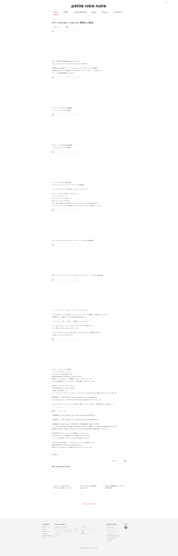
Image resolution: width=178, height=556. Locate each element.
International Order (112, 538)
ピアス (70, 529)
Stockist (55, 426)
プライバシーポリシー (112, 533)
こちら (80, 189)
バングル (76, 529)
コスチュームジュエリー (61, 527)
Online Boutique (80, 12)
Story (44, 538)
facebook (63, 27)
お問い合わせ (110, 526)
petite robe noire (89, 6)
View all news (89, 504)
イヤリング (64, 529)
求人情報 (109, 540)
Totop (137, 525)
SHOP (65, 12)
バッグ (83, 527)
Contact (105, 12)
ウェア (56, 536)
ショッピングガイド (112, 531)
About (94, 12)
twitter (67, 27)
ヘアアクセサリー (67, 531)
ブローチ (75, 531)
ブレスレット (58, 531)
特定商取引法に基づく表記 (113, 535)
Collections (118, 12)
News (56, 12)
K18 (61, 533)
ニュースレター (111, 529)
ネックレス (57, 529)
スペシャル (84, 533)
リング (56, 533)
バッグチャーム (90, 529)
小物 (82, 531)
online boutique (62, 369)
